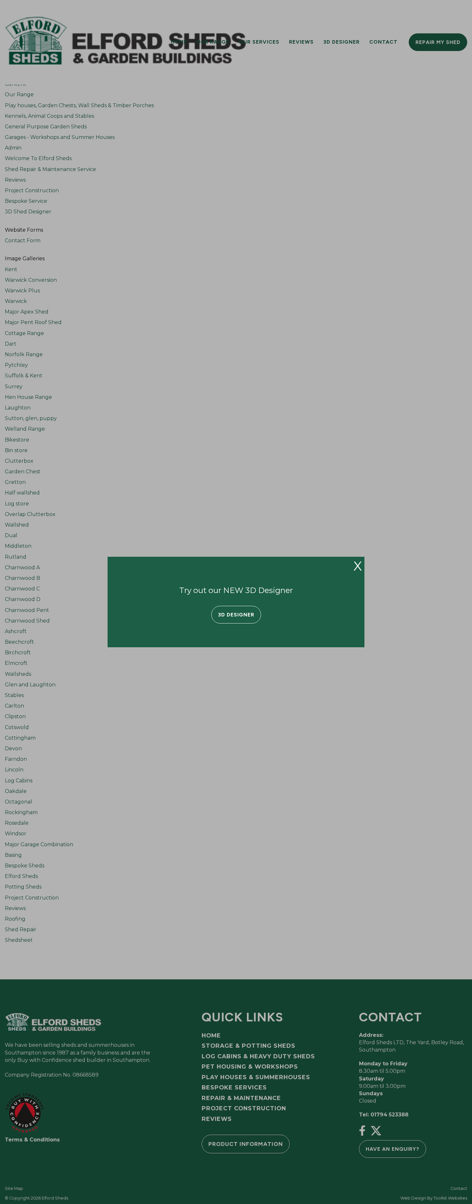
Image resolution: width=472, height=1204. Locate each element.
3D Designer (236, 615)
